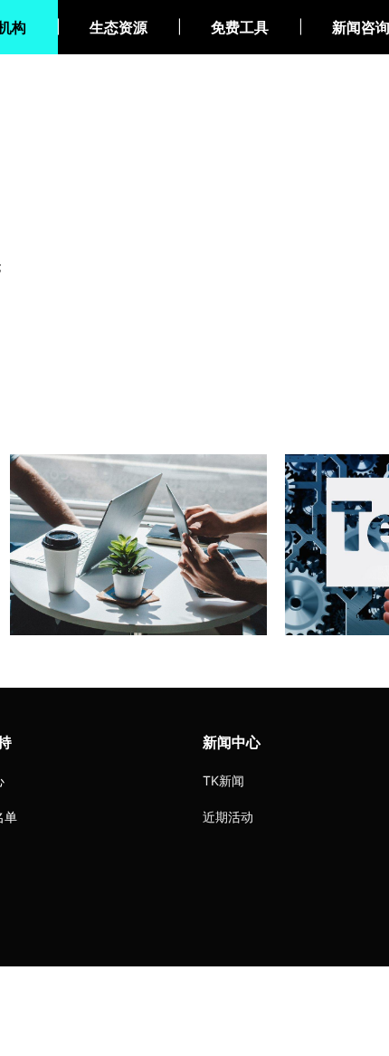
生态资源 (118, 27)
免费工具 (240, 27)
